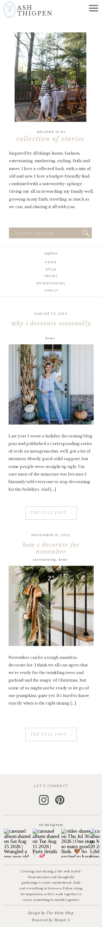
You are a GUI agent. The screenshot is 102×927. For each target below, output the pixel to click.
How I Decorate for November (50, 548)
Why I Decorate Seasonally (51, 323)
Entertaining (44, 559)
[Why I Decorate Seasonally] (51, 384)
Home (50, 338)
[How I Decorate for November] (51, 606)
